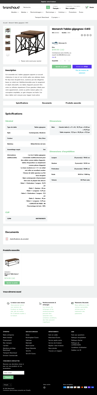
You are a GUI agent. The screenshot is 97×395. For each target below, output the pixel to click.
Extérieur (62, 12)
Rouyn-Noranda (31, 348)
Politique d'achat (76, 340)
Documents (47, 103)
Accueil (5, 23)
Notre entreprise (8, 335)
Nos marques (7, 343)
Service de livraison (55, 343)
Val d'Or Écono (31, 354)
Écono (81, 12)
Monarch (7, 272)
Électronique (50, 12)
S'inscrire (8, 377)
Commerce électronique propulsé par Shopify (16, 390)
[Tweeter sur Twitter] (88, 35)
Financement (7, 340)
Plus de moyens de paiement (82, 71)
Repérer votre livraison (48, 2)
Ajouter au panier (62, 67)
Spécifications (22, 103)
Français (6, 385)
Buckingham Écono (32, 337)
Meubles (14, 12)
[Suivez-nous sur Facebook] (44, 387)
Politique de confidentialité (76, 344)
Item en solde (53, 335)
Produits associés (73, 103)
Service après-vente (55, 340)
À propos (55, 17)
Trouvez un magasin (55, 351)
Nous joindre (52, 348)
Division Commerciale (10, 355)
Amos (27, 335)
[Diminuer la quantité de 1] (60, 60)
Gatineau (29, 340)
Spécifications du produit (19, 239)
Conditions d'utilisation (79, 347)
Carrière (5, 346)
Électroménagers (36, 12)
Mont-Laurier (30, 346)
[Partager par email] (90, 35)
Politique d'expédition (78, 337)
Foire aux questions (77, 335)
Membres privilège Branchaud (9, 349)
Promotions (72, 12)
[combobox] (34, 7)
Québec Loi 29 (76, 350)
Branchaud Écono (54, 337)
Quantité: (55, 61)
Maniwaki (29, 343)
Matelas (23, 12)
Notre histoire (7, 337)
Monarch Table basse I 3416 (12, 274)
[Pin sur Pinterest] (85, 35)
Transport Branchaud (42, 17)
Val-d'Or (28, 351)
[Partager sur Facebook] (82, 35)
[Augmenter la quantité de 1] (69, 60)
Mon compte (70, 8)
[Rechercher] (48, 7)
